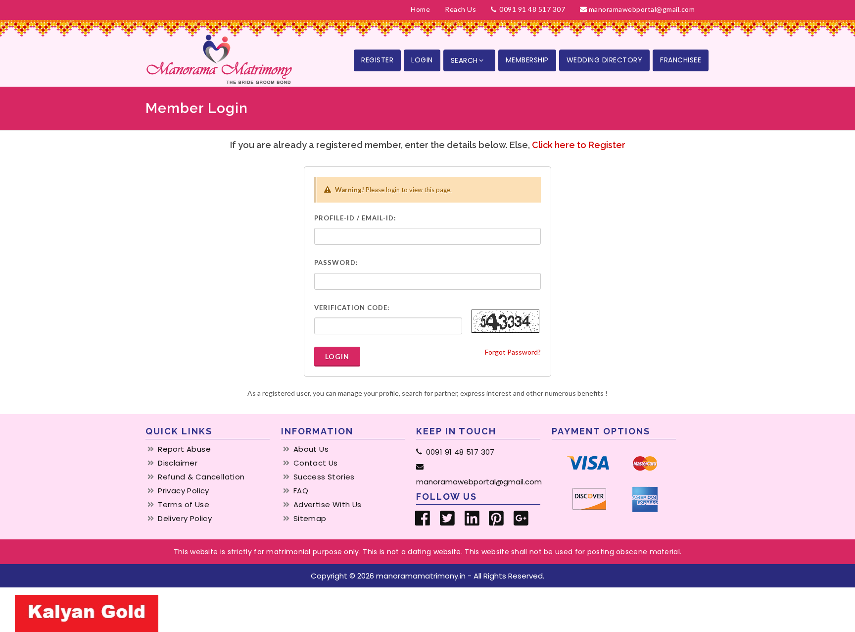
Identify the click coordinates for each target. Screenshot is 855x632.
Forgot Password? (513, 352)
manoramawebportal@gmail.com (642, 9)
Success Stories (324, 477)
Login (337, 356)
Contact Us (315, 463)
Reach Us (460, 9)
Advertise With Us (327, 505)
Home (420, 9)
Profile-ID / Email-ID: (355, 218)
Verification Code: (351, 308)
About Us (311, 449)
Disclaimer (177, 463)
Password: (336, 262)
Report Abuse (184, 449)
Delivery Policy (185, 519)
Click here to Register (578, 145)
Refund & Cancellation (201, 477)
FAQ (300, 491)
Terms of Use (183, 505)
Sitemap (310, 519)
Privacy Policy (183, 491)
